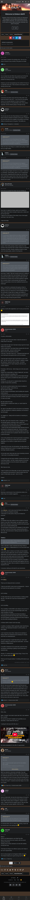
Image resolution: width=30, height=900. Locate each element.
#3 (28, 95)
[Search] (28, 1)
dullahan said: (5, 136)
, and (11, 124)
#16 (28, 709)
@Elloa (4, 579)
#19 (28, 813)
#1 (28, 57)
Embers (13, 877)
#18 (28, 795)
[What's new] (25, 1)
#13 (28, 507)
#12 (28, 489)
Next (15, 863)
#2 (28, 73)
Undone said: (5, 233)
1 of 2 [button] (11, 863)
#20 (28, 834)
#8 (28, 229)
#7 (28, 188)
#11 (28, 334)
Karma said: (5, 677)
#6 (28, 157)
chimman (4, 44)
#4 (28, 113)
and (6, 480)
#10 (28, 306)
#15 (28, 674)
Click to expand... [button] (15, 769)
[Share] (27, 57)
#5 (28, 133)
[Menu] (1, 1)
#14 (28, 577)
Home (18, 879)
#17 (28, 754)
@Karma (5, 510)
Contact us (10, 879)
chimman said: (5, 816)
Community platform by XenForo (15, 882)
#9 (28, 260)
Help (15, 879)
